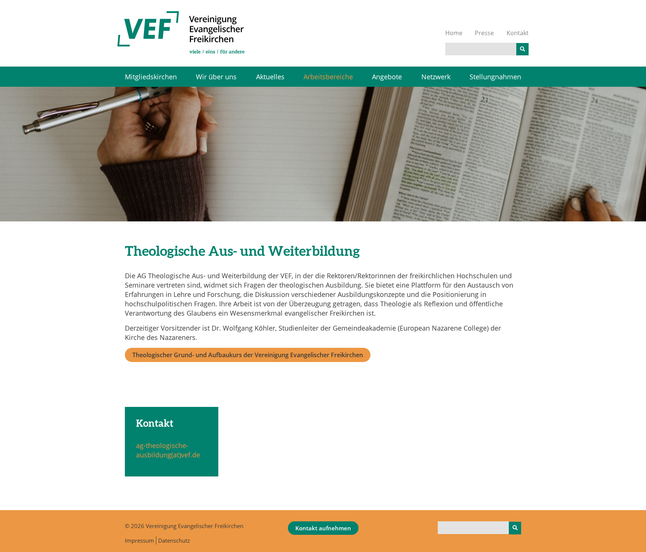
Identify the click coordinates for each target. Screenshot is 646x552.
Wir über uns (216, 76)
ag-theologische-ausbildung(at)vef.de (168, 450)
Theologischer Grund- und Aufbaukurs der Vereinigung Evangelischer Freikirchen (247, 355)
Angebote (387, 76)
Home (453, 33)
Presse (484, 33)
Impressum (139, 540)
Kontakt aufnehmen (323, 528)
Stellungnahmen (495, 76)
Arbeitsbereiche (328, 76)
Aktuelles (270, 76)
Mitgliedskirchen (151, 76)
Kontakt (518, 33)
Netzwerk (435, 76)
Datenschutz (174, 540)
